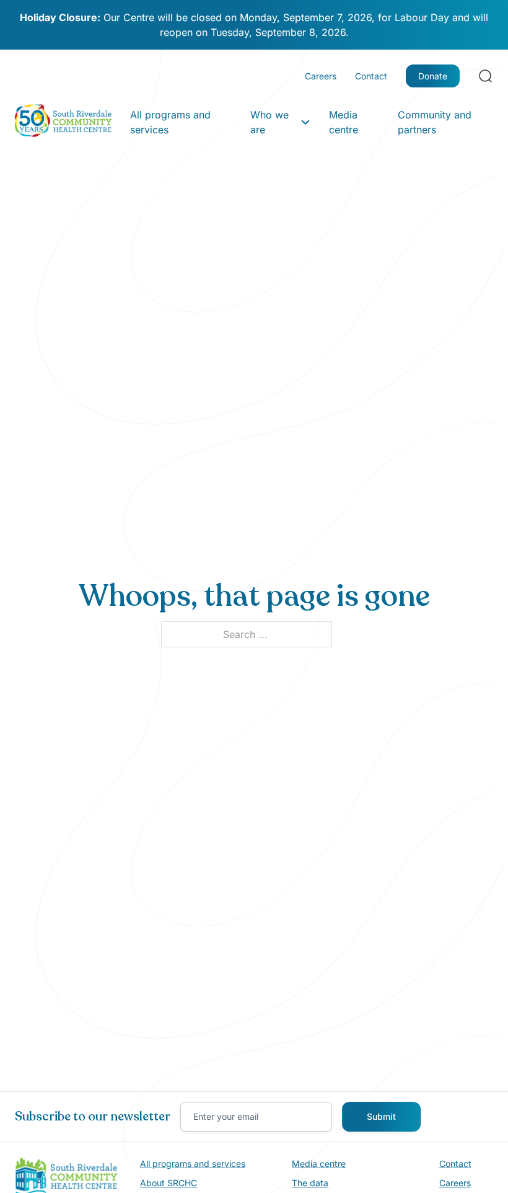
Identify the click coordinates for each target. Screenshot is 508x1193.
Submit (381, 1116)
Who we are (269, 122)
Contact (371, 76)
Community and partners (434, 122)
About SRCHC (168, 1182)
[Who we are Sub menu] (305, 122)
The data (310, 1182)
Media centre (343, 122)
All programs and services (170, 122)
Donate (432, 76)
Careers (320, 76)
